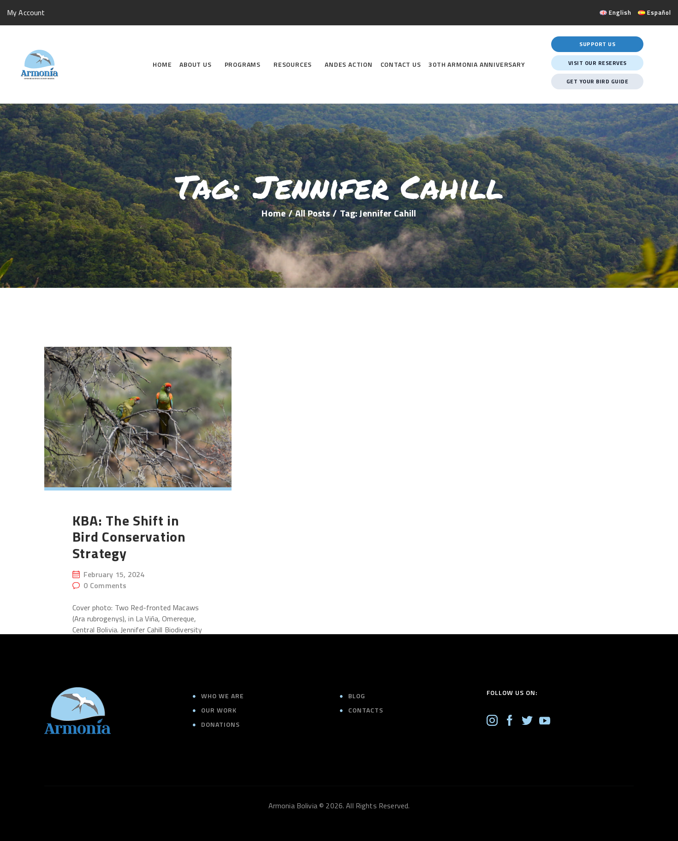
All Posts (312, 213)
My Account (26, 12)
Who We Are (222, 696)
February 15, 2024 (113, 574)
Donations (220, 724)
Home (273, 213)
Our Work (219, 710)
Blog (356, 696)
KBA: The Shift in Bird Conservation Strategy (129, 537)
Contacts (365, 710)
